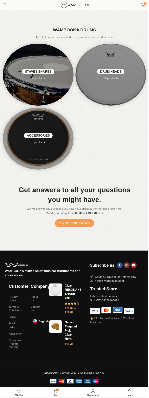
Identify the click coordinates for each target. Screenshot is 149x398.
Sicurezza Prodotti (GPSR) (15, 344)
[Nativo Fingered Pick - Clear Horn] (55, 333)
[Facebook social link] (120, 265)
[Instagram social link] (127, 265)
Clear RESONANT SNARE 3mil (73, 291)
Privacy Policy (13, 298)
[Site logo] (74, 4)
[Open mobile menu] (5, 5)
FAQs (12, 316)
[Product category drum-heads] (110, 75)
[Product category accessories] (38, 139)
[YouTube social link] (134, 265)
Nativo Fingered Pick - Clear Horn (71, 330)
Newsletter (15, 333)
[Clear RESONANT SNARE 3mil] (55, 298)
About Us (34, 298)
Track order (12, 325)
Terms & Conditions (15, 308)
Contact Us (35, 308)
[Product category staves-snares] (38, 75)
